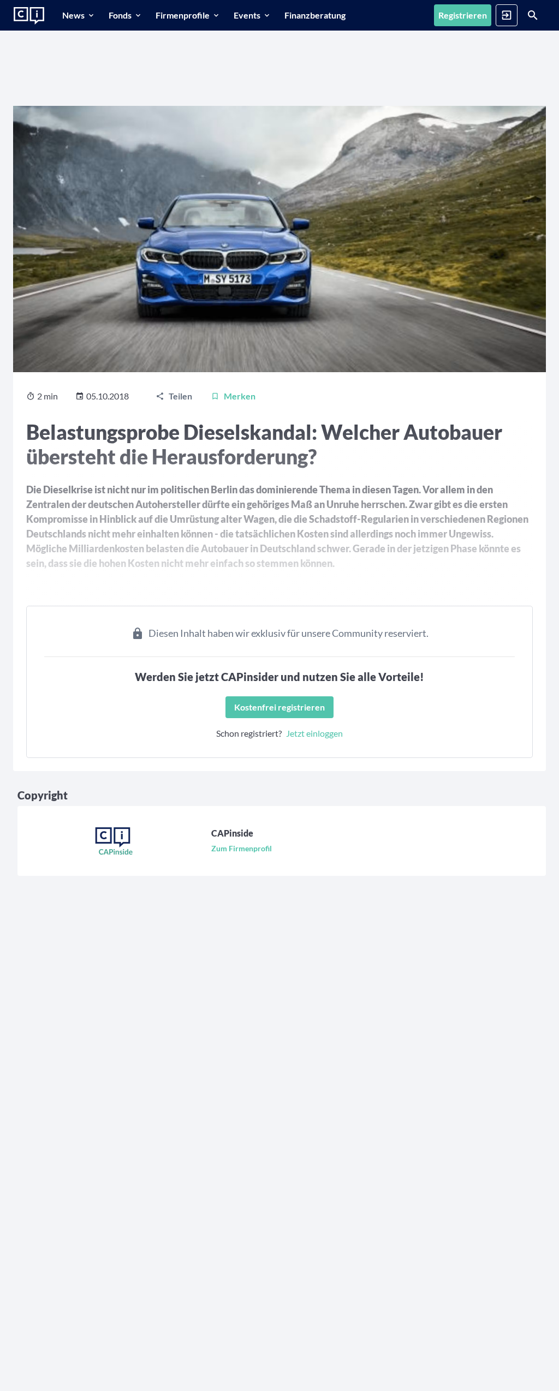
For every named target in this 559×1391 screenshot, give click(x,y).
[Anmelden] (507, 15)
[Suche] (533, 15)
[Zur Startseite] (29, 16)
